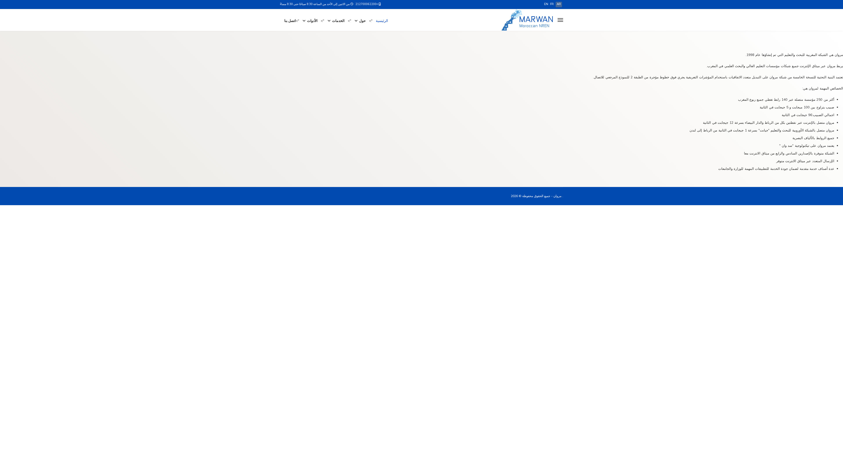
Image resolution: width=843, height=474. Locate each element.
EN (546, 4)
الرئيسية (382, 20)
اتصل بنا (290, 20)
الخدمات (338, 20)
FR (552, 4)
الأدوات (312, 20)
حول (362, 20)
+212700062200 (366, 4)
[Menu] (560, 20)
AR (559, 4)
